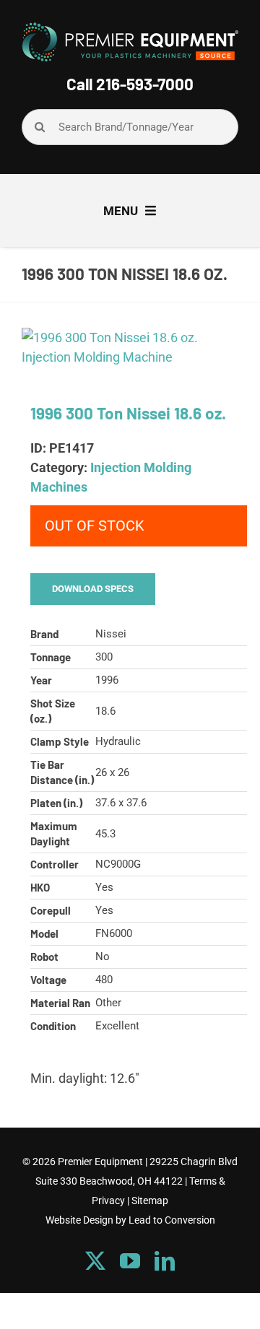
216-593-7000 (145, 84)
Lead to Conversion (172, 1220)
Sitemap (149, 1200)
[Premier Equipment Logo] (130, 27)
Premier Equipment (100, 1161)
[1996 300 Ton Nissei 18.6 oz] (130, 347)
